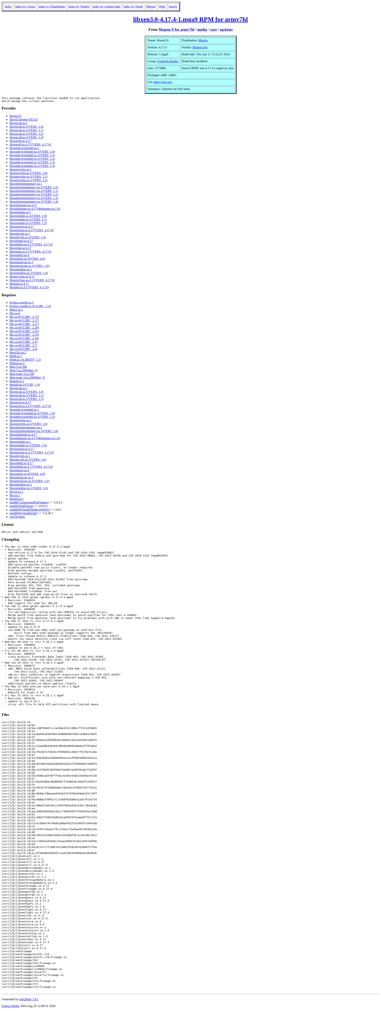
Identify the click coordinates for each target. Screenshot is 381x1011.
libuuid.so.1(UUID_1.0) (25, 384)
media (202, 29)
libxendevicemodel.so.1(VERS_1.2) (32, 158)
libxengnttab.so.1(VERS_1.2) (28, 223)
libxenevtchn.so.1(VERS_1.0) (28, 173)
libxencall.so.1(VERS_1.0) (26, 126)
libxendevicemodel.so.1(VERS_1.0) (32, 151)
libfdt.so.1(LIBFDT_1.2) (25, 359)
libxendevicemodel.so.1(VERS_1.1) (32, 155)
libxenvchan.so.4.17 (22, 276)
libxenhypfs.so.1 (20, 233)
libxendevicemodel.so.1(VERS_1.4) (32, 166)
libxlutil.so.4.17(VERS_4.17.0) (29, 287)
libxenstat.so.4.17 (20, 248)
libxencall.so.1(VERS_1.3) (26, 137)
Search (172, 6)
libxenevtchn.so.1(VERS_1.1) (28, 176)
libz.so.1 (15, 495)
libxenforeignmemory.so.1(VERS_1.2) (34, 194)
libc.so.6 (15, 313)
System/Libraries (167, 61)
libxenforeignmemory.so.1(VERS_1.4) (34, 201)
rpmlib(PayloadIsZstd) (24, 513)
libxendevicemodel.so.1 (24, 148)
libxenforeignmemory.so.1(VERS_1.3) (34, 198)
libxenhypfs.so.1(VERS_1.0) (28, 237)
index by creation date (106, 6)
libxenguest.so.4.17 (22, 226)
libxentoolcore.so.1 (21, 262)
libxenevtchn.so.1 (21, 169)
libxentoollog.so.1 (21, 269)
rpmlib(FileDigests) (22, 506)
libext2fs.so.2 (18, 352)
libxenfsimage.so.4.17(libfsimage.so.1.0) (35, 208)
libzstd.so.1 (17, 499)
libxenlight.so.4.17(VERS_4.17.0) (31, 244)
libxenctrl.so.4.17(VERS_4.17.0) (30, 144)
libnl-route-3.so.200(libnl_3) (27, 377)
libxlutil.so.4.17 (19, 283)
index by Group (25, 6)
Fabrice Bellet (10, 1006)
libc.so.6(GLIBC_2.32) (24, 331)
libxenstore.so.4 (19, 255)
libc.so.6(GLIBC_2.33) (24, 334)
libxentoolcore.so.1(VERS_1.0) (29, 266)
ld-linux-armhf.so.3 (22, 302)
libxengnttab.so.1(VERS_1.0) (28, 216)
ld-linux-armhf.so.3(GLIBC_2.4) (30, 306)
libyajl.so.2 (16, 491)
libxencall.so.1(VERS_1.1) (26, 130)
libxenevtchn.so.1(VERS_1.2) (28, 180)
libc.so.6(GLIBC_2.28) (24, 327)
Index (8, 6)
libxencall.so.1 (19, 123)
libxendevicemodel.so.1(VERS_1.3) (32, 162)
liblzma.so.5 (17, 363)
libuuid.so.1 (17, 381)
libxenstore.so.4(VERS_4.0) (27, 258)
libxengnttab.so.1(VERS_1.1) (28, 219)
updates (226, 29)
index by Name (133, 6)
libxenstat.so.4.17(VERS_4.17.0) (30, 251)
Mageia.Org (200, 47)
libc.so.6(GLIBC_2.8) (23, 349)
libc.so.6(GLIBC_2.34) (24, 338)
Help (162, 6)
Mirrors (151, 6)
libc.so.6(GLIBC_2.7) (23, 345)
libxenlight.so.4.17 (21, 241)
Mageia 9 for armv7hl (176, 29)
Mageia (203, 40)
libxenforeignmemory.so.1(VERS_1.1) (34, 191)
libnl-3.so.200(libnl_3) (24, 370)
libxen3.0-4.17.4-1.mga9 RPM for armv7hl (190, 19)
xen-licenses (17, 516)
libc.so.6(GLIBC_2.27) (24, 324)
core (213, 29)
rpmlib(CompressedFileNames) (29, 502)
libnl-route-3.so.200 (22, 374)
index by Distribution (51, 6)
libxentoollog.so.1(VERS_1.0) (29, 273)
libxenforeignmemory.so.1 (26, 183)
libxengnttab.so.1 (20, 212)
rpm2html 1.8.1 (28, 999)
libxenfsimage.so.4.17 (23, 205)
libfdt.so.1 (16, 356)
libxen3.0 (15, 116)
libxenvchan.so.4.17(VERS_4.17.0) (32, 280)
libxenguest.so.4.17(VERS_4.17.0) (32, 230)
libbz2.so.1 (16, 309)
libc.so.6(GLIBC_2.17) (24, 320)
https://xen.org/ (162, 82)
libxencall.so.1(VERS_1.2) (26, 133)
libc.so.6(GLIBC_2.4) (23, 341)
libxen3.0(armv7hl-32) (24, 119)
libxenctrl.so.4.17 (20, 141)
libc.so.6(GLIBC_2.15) (24, 316)
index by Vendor (78, 6)
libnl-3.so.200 (18, 366)
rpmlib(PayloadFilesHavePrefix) (30, 509)
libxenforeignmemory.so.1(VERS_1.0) (34, 187)
